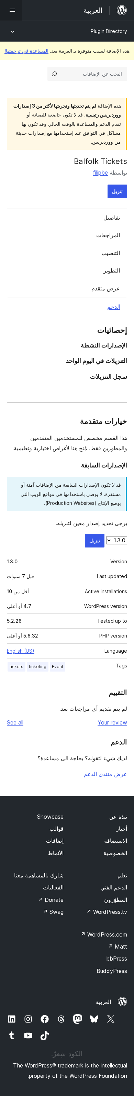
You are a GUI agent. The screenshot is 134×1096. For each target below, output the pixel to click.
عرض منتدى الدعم (105, 774)
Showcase (50, 816)
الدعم (113, 306)
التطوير (111, 270)
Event (57, 666)
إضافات (55, 840)
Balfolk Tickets (100, 161)
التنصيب (110, 253)
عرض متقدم (105, 288)
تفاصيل (111, 217)
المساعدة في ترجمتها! (26, 51)
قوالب (56, 828)
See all (15, 722)
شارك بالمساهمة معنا (39, 875)
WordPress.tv (106, 911)
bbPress (116, 958)
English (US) (20, 651)
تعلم (122, 875)
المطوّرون (115, 899)
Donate (51, 899)
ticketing (37, 666)
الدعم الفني (113, 887)
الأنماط (56, 853)
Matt (117, 946)
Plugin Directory (109, 31)
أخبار (121, 828)
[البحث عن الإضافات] (54, 74)
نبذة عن (118, 816)
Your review (112, 722)
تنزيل (117, 191)
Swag (53, 911)
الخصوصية (115, 853)
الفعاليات (53, 887)
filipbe (100, 172)
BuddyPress (112, 970)
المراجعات (108, 235)
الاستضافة (115, 840)
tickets (16, 666)
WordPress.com (103, 934)
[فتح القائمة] (11, 10)
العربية (103, 1001)
